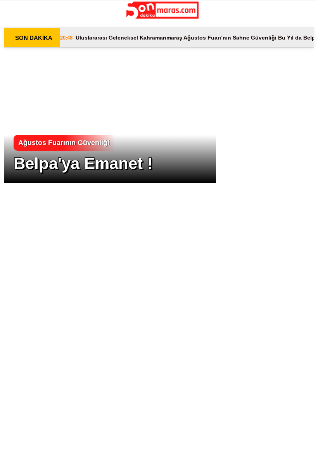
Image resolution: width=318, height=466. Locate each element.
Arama (245, 37)
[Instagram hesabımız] (133, 453)
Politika (25, 95)
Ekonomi (25, 79)
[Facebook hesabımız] (45, 453)
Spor (20, 111)
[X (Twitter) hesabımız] (89, 453)
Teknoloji (27, 142)
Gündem (24, 63)
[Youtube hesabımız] (177, 453)
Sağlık (21, 126)
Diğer (20, 158)
